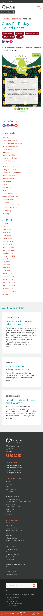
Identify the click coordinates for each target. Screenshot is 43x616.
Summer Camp (8, 199)
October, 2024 (8, 288)
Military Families (11, 538)
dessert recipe (32, 34)
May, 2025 (6, 268)
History (8, 562)
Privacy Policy (10, 599)
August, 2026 (7, 224)
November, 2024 (9, 285)
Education (11, 462)
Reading (6, 214)
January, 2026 (8, 244)
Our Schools (13, 520)
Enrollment (9, 535)
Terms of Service (11, 601)
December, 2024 (9, 282)
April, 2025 (7, 271)
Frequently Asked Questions (15, 564)
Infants (8, 481)
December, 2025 (9, 247)
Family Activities (9, 161)
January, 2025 (8, 279)
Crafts (5, 184)
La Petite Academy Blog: (11, 19)
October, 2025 (8, 253)
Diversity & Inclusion (12, 549)
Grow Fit (9, 514)
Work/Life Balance (9, 176)
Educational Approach (11, 205)
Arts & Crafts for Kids (10, 196)
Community (7, 211)
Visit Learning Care (12, 597)
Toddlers (9, 484)
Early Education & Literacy (12, 143)
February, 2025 (8, 276)
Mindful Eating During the (20, 401)
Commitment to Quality (14, 470)
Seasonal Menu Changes (16, 368)
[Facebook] (3, 41)
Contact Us (10, 567)
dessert (19, 34)
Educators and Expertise (14, 467)
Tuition (8, 533)
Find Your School (7, 12)
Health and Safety (12, 528)
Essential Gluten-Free (20, 323)
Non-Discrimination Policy (14, 603)
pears (20, 37)
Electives (9, 511)
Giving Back (10, 559)
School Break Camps (13, 506)
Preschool (9, 491)
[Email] (11, 41)
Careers (8, 552)
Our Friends (7, 181)
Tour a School (10, 525)
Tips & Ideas (7, 149)
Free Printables (8, 164)
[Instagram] (8, 125)
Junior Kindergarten (13, 496)
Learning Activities (10, 158)
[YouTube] (16, 125)
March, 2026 (7, 238)
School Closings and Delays (15, 540)
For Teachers (7, 187)
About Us (11, 546)
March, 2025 (7, 274)
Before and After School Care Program (19, 501)
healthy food (8, 37)
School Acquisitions (12, 554)
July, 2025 (6, 262)
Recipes (6, 137)
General (5, 190)
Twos (7, 486)
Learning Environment (13, 472)
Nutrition (6, 152)
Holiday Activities (9, 155)
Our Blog (11, 571)
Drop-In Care (10, 504)
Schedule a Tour (14, 446)
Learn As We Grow (10, 208)
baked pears (8, 34)
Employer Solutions (10, 193)
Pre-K (8, 494)
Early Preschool (11, 489)
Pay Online (12, 449)
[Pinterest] (7, 41)
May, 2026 (6, 232)
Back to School (8, 167)
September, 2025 (9, 256)
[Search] (34, 585)
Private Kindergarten (13, 499)
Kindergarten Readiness (12, 173)
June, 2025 (7, 265)
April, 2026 (7, 235)
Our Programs (13, 479)
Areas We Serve (11, 605)
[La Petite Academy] (7, 6)
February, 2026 (8, 241)
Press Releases (8, 178)
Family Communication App (15, 530)
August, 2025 (7, 259)
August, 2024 (7, 294)
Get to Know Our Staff (11, 146)
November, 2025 (9, 250)
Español (11, 451)
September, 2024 (9, 291)
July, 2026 (6, 227)
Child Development (10, 140)
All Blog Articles (11, 574)
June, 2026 (7, 230)
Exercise (6, 202)
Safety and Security (10, 170)
